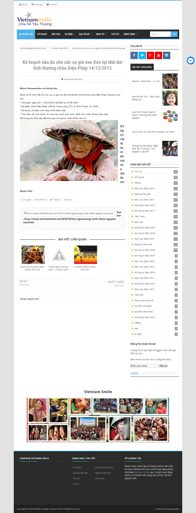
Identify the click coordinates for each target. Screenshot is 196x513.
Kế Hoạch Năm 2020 (144, 249)
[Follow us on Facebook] (134, 55)
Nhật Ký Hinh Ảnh (143, 244)
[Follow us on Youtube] (158, 55)
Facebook (41, 199)
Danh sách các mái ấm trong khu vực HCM (153, 131)
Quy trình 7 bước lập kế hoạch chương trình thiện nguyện (144, 115)
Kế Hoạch (139, 177)
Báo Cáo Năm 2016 (144, 188)
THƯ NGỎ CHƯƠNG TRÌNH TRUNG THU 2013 (32, 268)
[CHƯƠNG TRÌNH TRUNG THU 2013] (85, 255)
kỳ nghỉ (137, 334)
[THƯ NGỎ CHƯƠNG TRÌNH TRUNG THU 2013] (33, 255)
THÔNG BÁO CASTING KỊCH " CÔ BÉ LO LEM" (58, 268)
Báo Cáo (138, 222)
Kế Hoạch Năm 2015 (144, 205)
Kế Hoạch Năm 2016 (144, 227)
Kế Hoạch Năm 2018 (144, 233)
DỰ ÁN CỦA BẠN (143, 305)
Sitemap (38, 4)
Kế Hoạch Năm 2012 (144, 317)
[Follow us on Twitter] (142, 55)
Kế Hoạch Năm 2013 (74, 79)
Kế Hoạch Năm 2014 (144, 272)
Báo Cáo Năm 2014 (144, 266)
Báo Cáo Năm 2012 (144, 289)
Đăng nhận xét (29, 299)
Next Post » (119, 285)
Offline (137, 322)
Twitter (56, 199)
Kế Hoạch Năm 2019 (144, 255)
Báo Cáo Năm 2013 (144, 277)
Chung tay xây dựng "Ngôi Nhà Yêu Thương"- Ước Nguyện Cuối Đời (145, 148)
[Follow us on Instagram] (166, 55)
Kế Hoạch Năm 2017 (144, 210)
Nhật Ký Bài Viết (142, 194)
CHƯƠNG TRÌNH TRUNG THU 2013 (85, 268)
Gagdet (134, 373)
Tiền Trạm (139, 216)
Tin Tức (138, 171)
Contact (53, 4)
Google (27, 199)
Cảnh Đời (138, 294)
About (24, 4)
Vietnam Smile (142, 472)
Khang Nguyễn (172, 508)
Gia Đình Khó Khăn (143, 311)
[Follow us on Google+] (150, 55)
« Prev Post (24, 285)
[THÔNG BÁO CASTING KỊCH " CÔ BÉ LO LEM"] (59, 255)
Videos (137, 182)
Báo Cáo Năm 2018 (144, 261)
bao (136, 328)
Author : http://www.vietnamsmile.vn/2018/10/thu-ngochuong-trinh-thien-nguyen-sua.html (72, 217)
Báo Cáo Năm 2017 (144, 199)
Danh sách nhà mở (143, 300)
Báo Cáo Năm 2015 (144, 238)
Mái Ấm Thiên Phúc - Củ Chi (146, 81)
